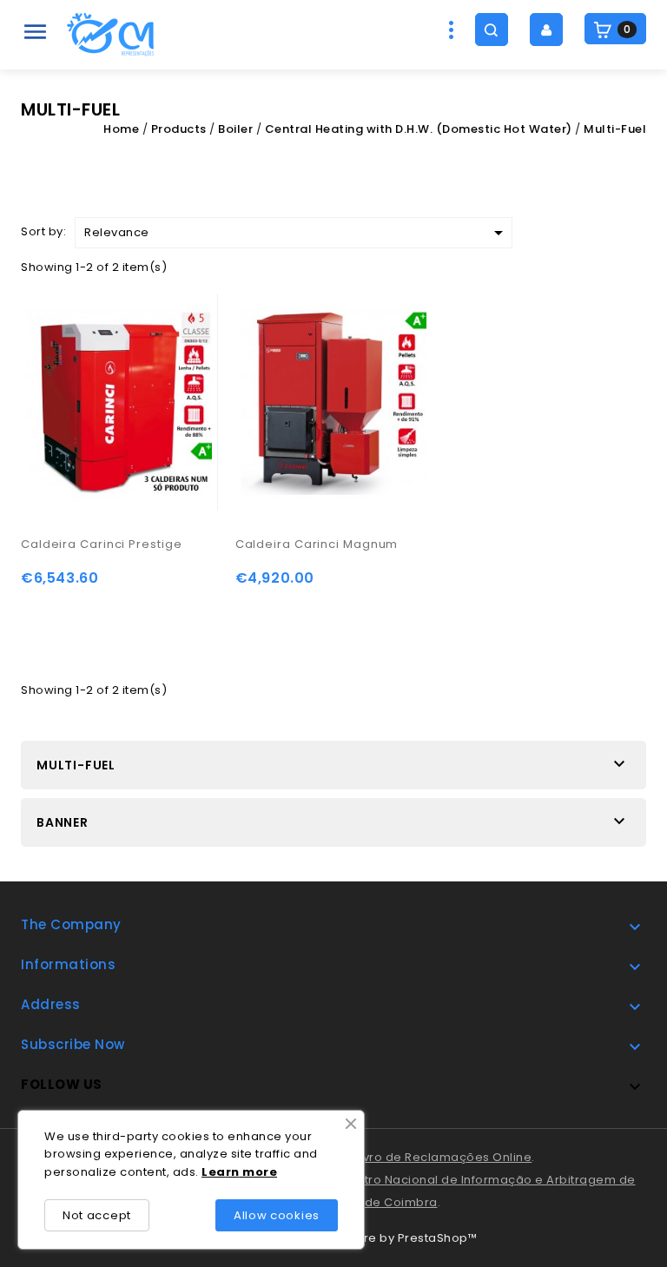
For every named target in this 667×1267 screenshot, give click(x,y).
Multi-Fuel (76, 765)
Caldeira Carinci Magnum (317, 544)
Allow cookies (277, 1215)
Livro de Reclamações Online (443, 1157)
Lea (213, 1172)
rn (233, 1172)
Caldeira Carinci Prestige (101, 544)
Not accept (97, 1215)
